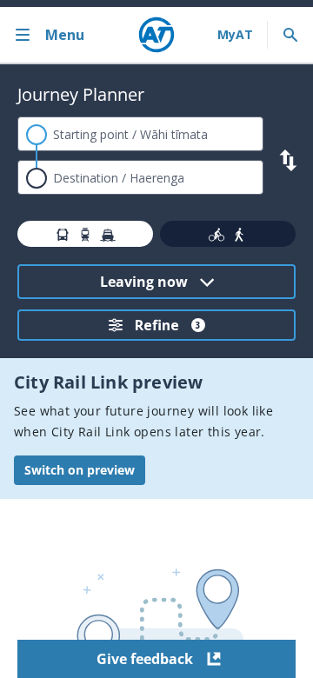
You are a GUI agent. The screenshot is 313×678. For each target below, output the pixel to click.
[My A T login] (235, 34)
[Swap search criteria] (288, 160)
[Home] (156, 35)
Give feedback (145, 658)
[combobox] (140, 133)
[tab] (85, 234)
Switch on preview (79, 470)
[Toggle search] (290, 35)
